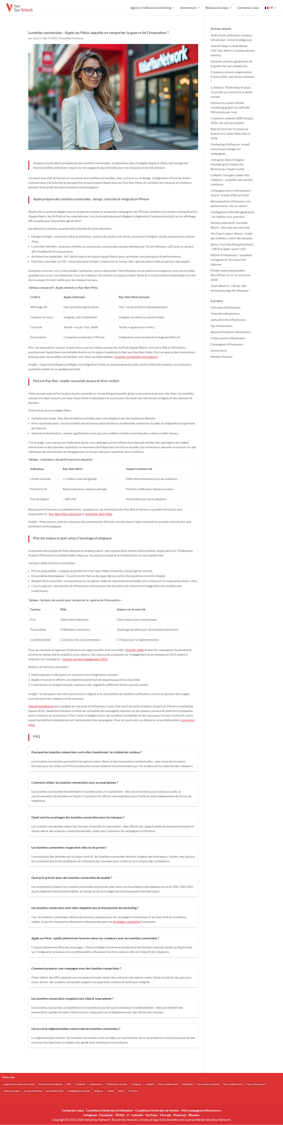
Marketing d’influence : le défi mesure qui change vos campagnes (230, 148)
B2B (69, 1084)
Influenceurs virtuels (116, 1084)
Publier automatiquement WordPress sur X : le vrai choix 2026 (230, 275)
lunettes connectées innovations (136, 356)
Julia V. (37, 38)
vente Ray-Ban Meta (98, 514)
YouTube (132, 1090)
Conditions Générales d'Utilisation (109, 1110)
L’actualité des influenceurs (228, 319)
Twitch (121, 1090)
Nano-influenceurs (256, 1084)
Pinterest (179, 1115)
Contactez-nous (248, 7)
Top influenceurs (222, 326)
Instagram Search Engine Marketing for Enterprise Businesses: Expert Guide (227, 164)
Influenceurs (95, 1084)
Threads (165, 1115)
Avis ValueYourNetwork (51, 1084)
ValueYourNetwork (41, 706)
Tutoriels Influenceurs (225, 313)
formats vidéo (135, 650)
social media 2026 (54, 1090)
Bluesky (194, 1115)
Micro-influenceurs (233, 1084)
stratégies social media (79, 1090)
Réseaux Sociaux (217, 7)
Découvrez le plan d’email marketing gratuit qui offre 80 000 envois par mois (230, 107)
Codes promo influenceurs (228, 338)
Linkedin (149, 1084)
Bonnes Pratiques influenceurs (231, 332)
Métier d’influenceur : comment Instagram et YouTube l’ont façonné (231, 259)
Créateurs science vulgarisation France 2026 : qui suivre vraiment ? (233, 76)
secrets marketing (32, 1090)
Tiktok (110, 1090)
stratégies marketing (126, 921)
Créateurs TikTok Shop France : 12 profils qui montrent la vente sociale (231, 92)
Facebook (80, 1084)
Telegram (98, 1090)
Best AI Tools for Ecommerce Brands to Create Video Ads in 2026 (230, 133)
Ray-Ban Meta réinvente (65, 514)
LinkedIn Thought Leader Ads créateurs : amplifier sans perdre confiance (232, 179)
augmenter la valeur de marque (19, 1084)
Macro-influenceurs (168, 1084)
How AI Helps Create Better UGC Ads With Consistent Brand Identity (232, 50)
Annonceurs (188, 7)
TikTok (120, 1115)
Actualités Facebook (71, 38)
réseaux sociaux (12, 1090)
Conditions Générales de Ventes (157, 1110)
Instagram (136, 1084)
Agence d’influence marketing (150, 7)
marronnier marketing (208, 1084)
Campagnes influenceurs (227, 344)
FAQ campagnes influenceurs (201, 1110)
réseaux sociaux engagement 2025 (84, 659)
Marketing (187, 1084)
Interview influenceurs (225, 307)
